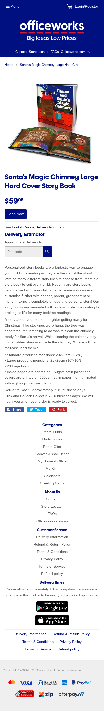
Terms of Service (52, 566)
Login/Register (86, 6)
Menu (14, 6)
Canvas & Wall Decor (52, 454)
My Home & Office (52, 461)
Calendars (52, 476)
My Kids (52, 468)
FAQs (54, 52)
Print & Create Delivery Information (39, 227)
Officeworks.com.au (75, 52)
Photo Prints (52, 432)
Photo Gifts (52, 447)
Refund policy (52, 574)
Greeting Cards (52, 483)
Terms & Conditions (52, 552)
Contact (21, 52)
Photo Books (52, 439)
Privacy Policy (52, 559)
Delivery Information (52, 537)
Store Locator (38, 52)
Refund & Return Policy (52, 544)
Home (9, 65)
